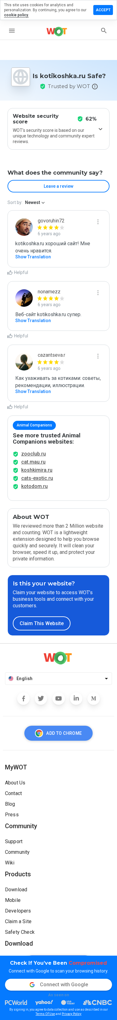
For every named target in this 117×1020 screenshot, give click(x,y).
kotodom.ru (34, 486)
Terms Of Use (45, 1014)
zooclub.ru (33, 454)
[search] (103, 30)
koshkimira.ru (36, 470)
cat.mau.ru (33, 462)
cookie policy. (16, 15)
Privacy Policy (71, 1014)
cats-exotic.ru (37, 478)
